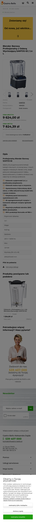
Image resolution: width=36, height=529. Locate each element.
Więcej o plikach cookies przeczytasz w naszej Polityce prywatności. (16, 499)
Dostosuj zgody (18, 511)
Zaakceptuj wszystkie (18, 517)
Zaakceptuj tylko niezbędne (18, 505)
